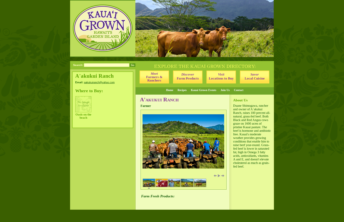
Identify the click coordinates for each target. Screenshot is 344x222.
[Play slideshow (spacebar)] (219, 176)
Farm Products (188, 76)
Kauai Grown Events (203, 90)
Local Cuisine (255, 76)
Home (169, 90)
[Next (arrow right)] (223, 176)
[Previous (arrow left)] (215, 176)
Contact (238, 90)
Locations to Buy (221, 76)
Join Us (225, 90)
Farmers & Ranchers (154, 77)
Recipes (182, 90)
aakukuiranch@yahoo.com (99, 82)
